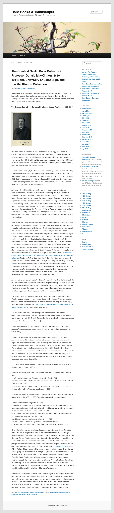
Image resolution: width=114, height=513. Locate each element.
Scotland (34, 494)
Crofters (63, 492)
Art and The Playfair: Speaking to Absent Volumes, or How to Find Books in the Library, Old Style (91, 77)
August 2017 (86, 125)
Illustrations (86, 215)
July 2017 (85, 127)
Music (84, 217)
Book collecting (55, 492)
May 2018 (85, 118)
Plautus (85, 222)
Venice (84, 234)
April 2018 (85, 120)
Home (14, 55)
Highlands (14, 494)
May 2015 (85, 146)
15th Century (86, 194)
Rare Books (30, 492)
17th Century (86, 198)
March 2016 (86, 134)
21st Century (86, 208)
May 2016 (85, 132)
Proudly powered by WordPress (57, 505)
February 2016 (87, 137)
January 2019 (86, 116)
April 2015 (85, 149)
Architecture (86, 210)
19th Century (21, 492)
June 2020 (85, 111)
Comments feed (87, 247)
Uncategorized (39, 492)
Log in (84, 242)
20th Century (86, 205)
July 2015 (85, 142)
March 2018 (86, 123)
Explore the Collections (90, 166)
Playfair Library (87, 224)
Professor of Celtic (24, 494)
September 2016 (87, 130)
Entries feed (86, 244)
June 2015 (85, 144)
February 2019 (87, 113)
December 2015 (87, 139)
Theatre (85, 229)
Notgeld (85, 220)
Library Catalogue (88, 181)
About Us (22, 55)
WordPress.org (87, 249)
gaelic (68, 492)
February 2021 (87, 109)
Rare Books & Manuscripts (32, 11)
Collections (86, 212)
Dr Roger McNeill (61, 446)
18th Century (86, 201)
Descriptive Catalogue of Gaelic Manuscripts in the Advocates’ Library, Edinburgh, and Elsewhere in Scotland (42, 255)
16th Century (86, 196)
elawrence (31, 88)
